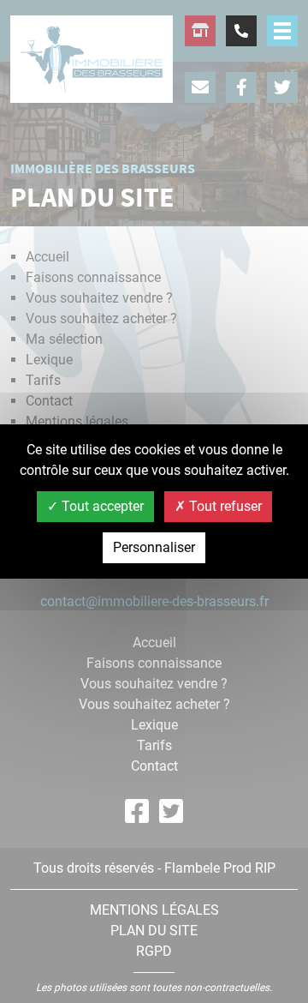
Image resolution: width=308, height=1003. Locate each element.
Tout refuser (224, 506)
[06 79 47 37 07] (241, 30)
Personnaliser (154, 547)
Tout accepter (101, 506)
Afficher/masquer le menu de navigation (282, 31)
